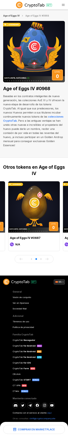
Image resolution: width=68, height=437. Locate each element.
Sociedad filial (20, 308)
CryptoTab (24, 340)
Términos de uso (21, 321)
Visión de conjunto (22, 297)
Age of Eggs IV (11, 15)
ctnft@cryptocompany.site (42, 418)
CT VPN (16, 385)
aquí (49, 413)
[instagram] (44, 405)
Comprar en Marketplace (36, 429)
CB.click (17, 374)
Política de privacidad (23, 327)
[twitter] (23, 405)
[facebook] (37, 405)
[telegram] (30, 405)
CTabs (16, 391)
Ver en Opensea (21, 303)
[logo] (34, 5)
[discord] (15, 405)
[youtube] (52, 405)
